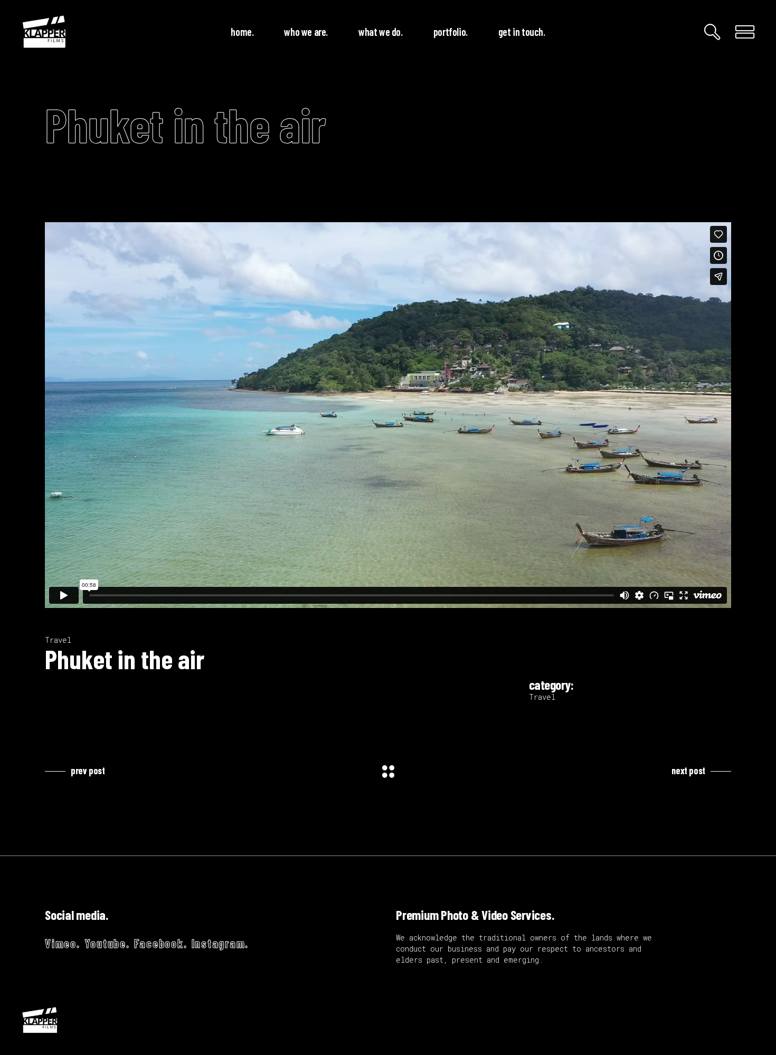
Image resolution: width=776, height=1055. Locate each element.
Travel (58, 640)
